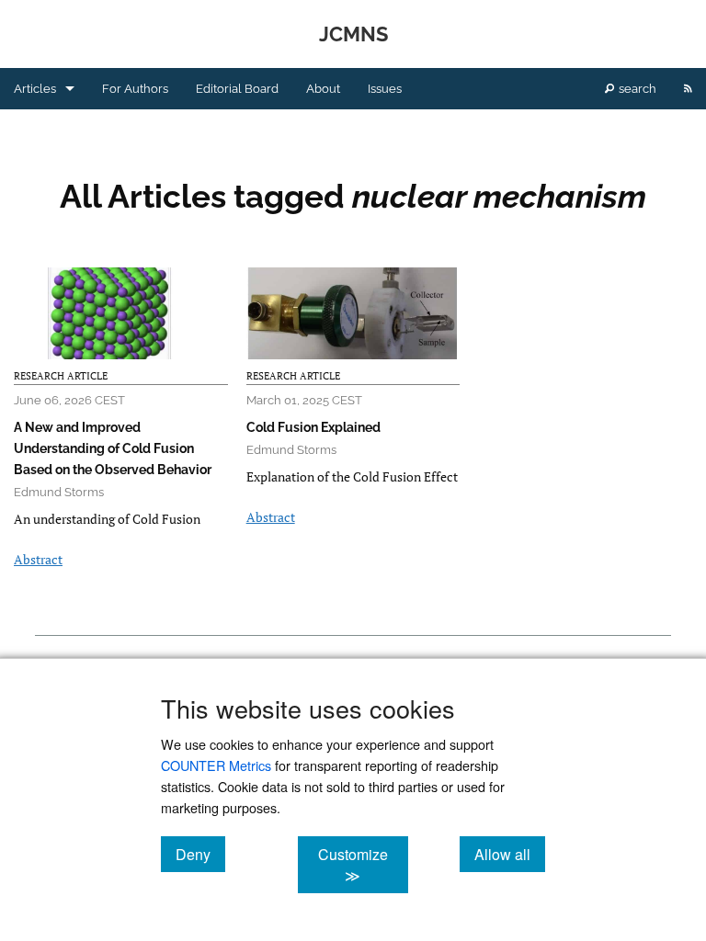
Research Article (61, 375)
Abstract (38, 559)
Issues (385, 89)
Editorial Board (237, 89)
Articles (35, 89)
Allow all (509, 854)
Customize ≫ (362, 865)
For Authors (135, 89)
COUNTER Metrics (216, 765)
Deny (200, 854)
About (323, 89)
